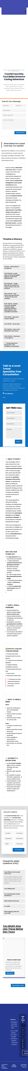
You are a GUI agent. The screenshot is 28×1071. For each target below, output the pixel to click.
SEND (17, 441)
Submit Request (20, 132)
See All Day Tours (18, 985)
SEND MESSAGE (18, 849)
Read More (10, 973)
